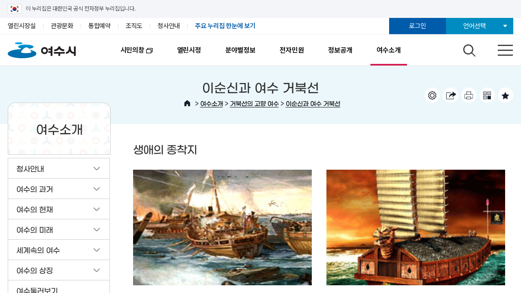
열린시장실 (22, 26)
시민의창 (126, 56)
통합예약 (99, 26)
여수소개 (389, 50)
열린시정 (189, 50)
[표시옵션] (432, 95)
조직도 (134, 26)
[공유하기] (450, 95)
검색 (468, 48)
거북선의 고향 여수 (254, 103)
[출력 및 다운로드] (469, 95)
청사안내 (169, 26)
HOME (187, 103)
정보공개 (340, 50)
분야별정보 (240, 50)
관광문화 (62, 26)
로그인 (417, 26)
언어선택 (474, 26)
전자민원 (292, 50)
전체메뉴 (498, 48)
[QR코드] (487, 95)
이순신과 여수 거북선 (313, 103)
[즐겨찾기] (505, 95)
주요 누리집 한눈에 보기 (225, 26)
